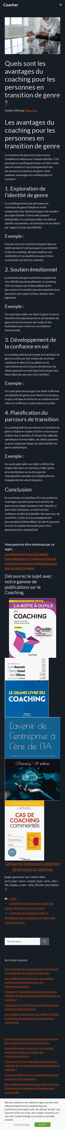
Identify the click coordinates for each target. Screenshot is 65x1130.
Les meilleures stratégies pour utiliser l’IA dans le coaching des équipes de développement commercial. (32, 1018)
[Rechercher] (44, 941)
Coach (13, 898)
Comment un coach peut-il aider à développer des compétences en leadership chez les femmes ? (30, 917)
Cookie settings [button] (22, 1124)
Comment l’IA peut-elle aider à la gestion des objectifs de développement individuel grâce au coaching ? (32, 995)
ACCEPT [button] (42, 1124)
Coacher (10, 4)
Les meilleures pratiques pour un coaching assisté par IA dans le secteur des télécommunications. (29, 982)
